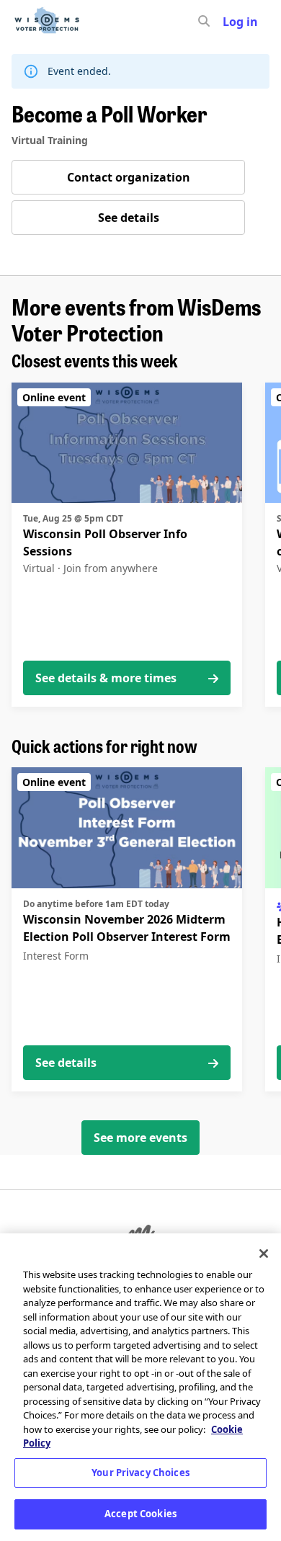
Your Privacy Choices (140, 1472)
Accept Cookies (140, 1513)
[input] (230, 21)
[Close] (264, 1253)
